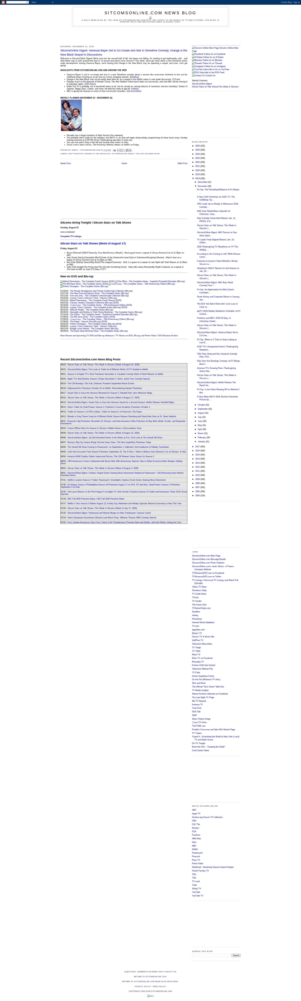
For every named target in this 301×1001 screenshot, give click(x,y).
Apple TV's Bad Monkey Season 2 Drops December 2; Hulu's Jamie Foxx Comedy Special (108, 379)
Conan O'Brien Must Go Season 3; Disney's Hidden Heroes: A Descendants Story (105, 428)
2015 (197, 455)
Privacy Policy (143, 986)
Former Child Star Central (203, 665)
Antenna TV (197, 704)
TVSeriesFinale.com (201, 608)
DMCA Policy (159, 986)
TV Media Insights (200, 690)
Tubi (194, 878)
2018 (197, 178)
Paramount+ (197, 853)
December (203, 182)
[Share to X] (124, 150)
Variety (135, 89)
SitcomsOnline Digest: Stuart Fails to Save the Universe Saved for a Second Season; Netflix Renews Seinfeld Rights (121, 402)
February (202, 437)
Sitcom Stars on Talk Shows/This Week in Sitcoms (215, 86)
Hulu (194, 842)
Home (124, 163)
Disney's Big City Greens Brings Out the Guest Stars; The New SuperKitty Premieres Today (109, 442)
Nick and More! (199, 683)
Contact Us (210, 75)
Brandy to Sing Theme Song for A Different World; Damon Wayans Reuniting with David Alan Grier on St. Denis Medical (122, 416)
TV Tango (196, 647)
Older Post (182, 163)
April (200, 429)
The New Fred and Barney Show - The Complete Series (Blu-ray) (99, 293)
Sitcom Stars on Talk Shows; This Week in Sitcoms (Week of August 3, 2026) (103, 468)
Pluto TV (196, 860)
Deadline (134, 77)
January (202, 441)
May (200, 425)
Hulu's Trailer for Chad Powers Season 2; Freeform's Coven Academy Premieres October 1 (109, 407)
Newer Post (65, 163)
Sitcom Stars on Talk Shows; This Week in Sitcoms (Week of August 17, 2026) (104, 397)
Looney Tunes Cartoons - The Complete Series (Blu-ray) (95, 307)
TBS (194, 874)
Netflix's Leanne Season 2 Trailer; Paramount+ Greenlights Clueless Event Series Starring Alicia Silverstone (117, 480)
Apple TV (196, 813)
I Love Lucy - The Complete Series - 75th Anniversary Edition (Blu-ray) (102, 319)
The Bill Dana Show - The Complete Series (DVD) (92, 317)
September (203, 409)
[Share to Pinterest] (130, 150)
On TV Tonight (198, 743)
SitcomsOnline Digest (123, 154)
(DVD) (116, 303)
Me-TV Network (199, 701)
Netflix (195, 849)
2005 (197, 495)
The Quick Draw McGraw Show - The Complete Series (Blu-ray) (99, 331)
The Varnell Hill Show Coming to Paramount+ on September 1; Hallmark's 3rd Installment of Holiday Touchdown (118, 447)
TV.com (195, 626)
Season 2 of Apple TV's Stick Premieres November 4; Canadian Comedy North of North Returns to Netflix (115, 374)
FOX (194, 831)
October (202, 405)
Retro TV (196, 654)
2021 (197, 166)
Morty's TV (197, 633)
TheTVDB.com (199, 726)
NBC (194, 846)
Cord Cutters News (200, 750)
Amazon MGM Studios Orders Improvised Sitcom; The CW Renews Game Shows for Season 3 (110, 456)
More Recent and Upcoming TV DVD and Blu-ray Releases (87, 335)
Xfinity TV (196, 888)
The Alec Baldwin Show (148, 154)
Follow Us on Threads (212, 63)
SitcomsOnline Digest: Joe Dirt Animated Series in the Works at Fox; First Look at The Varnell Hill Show (115, 437)
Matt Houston (76, 154)
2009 (197, 479)
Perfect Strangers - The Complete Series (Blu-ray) (92, 324)
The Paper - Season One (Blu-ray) (85, 321)
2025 (197, 150)
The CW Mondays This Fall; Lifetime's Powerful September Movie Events (101, 383)
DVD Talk (196, 711)
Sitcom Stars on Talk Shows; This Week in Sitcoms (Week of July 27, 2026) (102, 508)
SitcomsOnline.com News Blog (150, 13)
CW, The (196, 824)
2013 (197, 463)
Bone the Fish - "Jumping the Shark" (208, 747)
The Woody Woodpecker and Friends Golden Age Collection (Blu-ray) (101, 291)
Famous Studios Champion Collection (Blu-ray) (91, 303)
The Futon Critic (199, 604)
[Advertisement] (150, 36)
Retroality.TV (198, 662)
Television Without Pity (202, 669)
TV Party (196, 672)
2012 (197, 467)
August (201, 413)
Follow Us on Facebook (214, 54)
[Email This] (118, 150)
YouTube (196, 892)
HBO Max (196, 838)
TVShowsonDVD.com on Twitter (206, 576)
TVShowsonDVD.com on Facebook (208, 573)
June (200, 421)
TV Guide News (199, 594)
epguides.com (198, 629)
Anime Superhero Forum (203, 676)
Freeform (196, 835)
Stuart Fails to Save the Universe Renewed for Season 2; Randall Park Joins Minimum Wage (110, 393)
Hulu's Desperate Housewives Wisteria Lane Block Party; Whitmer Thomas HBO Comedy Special (112, 517)
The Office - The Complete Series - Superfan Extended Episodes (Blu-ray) (103, 314)
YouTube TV (197, 895)
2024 (197, 154)
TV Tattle (196, 651)
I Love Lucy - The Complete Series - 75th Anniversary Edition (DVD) (101, 305)
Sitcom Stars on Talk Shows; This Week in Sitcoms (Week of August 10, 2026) (104, 433)
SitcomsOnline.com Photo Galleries (208, 563)
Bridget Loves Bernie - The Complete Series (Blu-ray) (94, 328)
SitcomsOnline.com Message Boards (209, 559)
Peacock (196, 856)
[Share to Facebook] (127, 150)
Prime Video (197, 863)
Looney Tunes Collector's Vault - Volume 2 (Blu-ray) (93, 298)
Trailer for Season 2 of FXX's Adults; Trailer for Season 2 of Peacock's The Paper (105, 412)
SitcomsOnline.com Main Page (206, 556)
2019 (197, 174)
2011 (197, 471)
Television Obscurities (202, 644)
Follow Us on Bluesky (212, 60)
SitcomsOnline (134, 91)
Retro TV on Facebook (202, 658)
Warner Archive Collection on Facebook (210, 694)
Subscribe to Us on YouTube (216, 69)
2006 (197, 491)
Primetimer (197, 619)
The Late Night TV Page (203, 697)
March (201, 433)
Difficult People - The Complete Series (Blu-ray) (91, 310)
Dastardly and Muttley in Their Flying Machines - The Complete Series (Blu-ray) (106, 312)
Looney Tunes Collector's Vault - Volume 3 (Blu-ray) (93, 326)
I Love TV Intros (199, 722)
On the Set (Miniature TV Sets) (206, 679)
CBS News (90, 84)
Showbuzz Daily (199, 590)
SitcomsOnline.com (156, 976)
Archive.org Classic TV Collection (207, 817)
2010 (197, 475)
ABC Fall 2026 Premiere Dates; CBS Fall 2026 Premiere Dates (95, 499)
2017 (197, 446)
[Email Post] (114, 150)
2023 (197, 158)
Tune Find (196, 708)
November (203, 186)
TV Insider (196, 601)
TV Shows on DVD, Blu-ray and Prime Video (136, 335)
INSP (194, 715)
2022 (197, 162)
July (200, 417)
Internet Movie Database (203, 622)
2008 (197, 483)
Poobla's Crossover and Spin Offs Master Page (213, 729)
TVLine (176, 79)
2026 (197, 146)
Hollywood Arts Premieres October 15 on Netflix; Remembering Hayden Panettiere (105, 388)
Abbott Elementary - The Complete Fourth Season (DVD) (95, 300)
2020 (197, 170)
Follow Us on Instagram (215, 66)
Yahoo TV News (199, 587)
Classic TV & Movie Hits (203, 636)
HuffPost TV (197, 640)
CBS (194, 820)
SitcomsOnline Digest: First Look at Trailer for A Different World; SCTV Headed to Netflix (108, 369)
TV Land (196, 881)
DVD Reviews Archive (168, 335)
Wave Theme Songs (201, 719)
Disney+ (196, 828)
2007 (197, 487)
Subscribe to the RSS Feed (211, 72)
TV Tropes (197, 733)
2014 (197, 459)
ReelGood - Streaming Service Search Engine (213, 867)
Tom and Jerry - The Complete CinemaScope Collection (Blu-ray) (99, 295)
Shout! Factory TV (200, 871)
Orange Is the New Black (97, 154)
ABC (194, 810)
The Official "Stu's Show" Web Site (208, 687)
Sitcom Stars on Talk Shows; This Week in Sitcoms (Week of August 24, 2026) (104, 364)
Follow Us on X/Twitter (213, 57)
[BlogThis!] (121, 150)
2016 (197, 450)
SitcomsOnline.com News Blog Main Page (156, 981)
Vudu (194, 885)
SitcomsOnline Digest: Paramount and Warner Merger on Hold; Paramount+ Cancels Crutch (109, 513)
